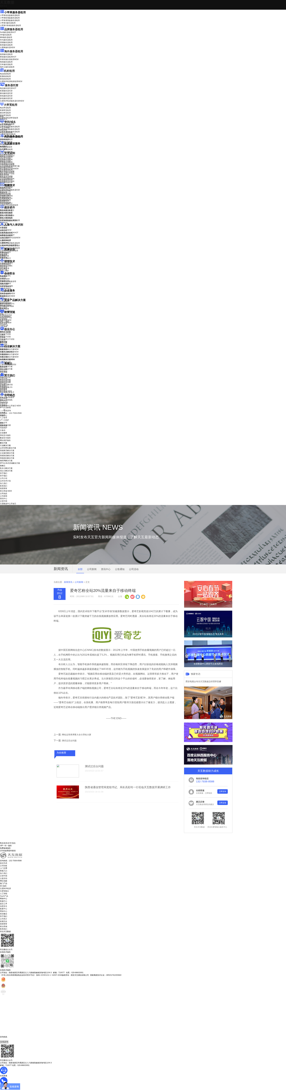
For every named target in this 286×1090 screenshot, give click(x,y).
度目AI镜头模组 (6, 213)
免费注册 (3, 426)
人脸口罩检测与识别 (10, 238)
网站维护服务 (5, 440)
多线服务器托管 (6, 98)
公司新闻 (3, 398)
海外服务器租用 (13, 51)
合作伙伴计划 (5, 381)
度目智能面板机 (8, 221)
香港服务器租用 (8, 57)
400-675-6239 (6, 1039)
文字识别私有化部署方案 (10, 166)
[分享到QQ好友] (137, 596)
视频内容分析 (5, 188)
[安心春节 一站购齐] (208, 607)
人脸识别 (3, 228)
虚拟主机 (3, 130)
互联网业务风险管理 (8, 281)
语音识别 (5, 264)
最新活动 (3, 6)
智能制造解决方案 (7, 456)
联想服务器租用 (6, 45)
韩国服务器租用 (6, 62)
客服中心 (3, 901)
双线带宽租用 (5, 115)
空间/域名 (10, 121)
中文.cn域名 (5, 127)
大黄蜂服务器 (7, 47)
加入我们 (3, 383)
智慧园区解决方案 (9, 354)
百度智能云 (4, 891)
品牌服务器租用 (13, 29)
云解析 (2, 335)
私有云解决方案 (6, 366)
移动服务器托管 (6, 93)
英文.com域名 (5, 125)
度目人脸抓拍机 (6, 218)
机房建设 (3, 146)
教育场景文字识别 (7, 171)
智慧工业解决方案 (9, 352)
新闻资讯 (68, 582)
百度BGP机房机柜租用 (11, 81)
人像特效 (5, 240)
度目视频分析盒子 (7, 210)
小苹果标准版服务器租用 (10, 18)
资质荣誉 (3, 389)
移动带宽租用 (5, 113)
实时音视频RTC (6, 203)
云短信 (2, 340)
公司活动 (134, 569)
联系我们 (3, 386)
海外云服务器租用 (7, 67)
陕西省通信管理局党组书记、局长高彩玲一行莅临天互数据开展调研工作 (128, 787)
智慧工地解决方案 (9, 357)
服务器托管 (11, 85)
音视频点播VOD (6, 196)
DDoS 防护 (4, 139)
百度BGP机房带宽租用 (9, 118)
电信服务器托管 (8, 88)
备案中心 (3, 909)
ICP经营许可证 (6, 315)
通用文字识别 (7, 156)
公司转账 (3, 866)
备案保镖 (5, 323)
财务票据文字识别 (7, 174)
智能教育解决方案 (7, 450)
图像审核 (3, 257)
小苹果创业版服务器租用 (10, 15)
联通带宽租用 (5, 110)
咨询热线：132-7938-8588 (11, 413)
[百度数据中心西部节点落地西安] (208, 667)
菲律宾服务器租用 (9, 59)
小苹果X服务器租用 (7, 23)
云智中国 (3, 403)
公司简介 (3, 919)
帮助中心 (3, 416)
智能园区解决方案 (7, 458)
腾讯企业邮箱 (5, 332)
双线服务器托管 (6, 96)
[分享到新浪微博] (132, 596)
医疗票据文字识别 (9, 169)
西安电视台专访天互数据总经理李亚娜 (203, 681)
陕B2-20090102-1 (43, 975)
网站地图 (3, 881)
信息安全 (3, 906)
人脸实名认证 (7, 235)
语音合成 (3, 267)
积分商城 (6, 391)
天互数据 (7, 2)
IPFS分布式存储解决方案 (10, 463)
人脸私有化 (4, 243)
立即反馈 (222, 803)
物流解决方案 (7, 359)
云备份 (2, 430)
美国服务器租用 (6, 54)
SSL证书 (5, 286)
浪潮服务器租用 (6, 42)
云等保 (5, 279)
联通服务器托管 (6, 91)
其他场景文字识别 (7, 181)
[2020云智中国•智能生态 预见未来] (208, 637)
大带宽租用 (10, 104)
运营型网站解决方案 (8, 448)
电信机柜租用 (5, 74)
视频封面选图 (5, 193)
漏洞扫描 (5, 303)
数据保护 (3, 308)
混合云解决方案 (6, 369)
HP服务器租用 (5, 35)
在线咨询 (4, 1042)
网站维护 (5, 305)
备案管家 (5, 320)
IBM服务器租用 (6, 37)
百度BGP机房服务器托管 (12, 101)
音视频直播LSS (6, 198)
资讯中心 (3, 401)
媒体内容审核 (5, 191)
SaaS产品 (4, 325)
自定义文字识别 (6, 176)
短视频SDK (4, 201)
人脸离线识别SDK (9, 233)
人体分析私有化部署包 (9, 245)
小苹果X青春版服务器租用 (10, 25)
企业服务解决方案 (7, 453)
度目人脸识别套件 (7, 215)
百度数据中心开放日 (10, 406)
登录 (2, 423)
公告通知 (120, 569)
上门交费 (3, 868)
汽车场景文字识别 (7, 164)
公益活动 (3, 878)
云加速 (2, 337)
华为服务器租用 (6, 40)
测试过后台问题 (69, 740)
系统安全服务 (7, 293)
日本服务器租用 (6, 64)
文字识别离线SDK (7, 179)
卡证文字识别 (5, 158)
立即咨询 (222, 791)
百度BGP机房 (5, 888)
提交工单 (3, 904)
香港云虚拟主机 (6, 132)
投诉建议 (3, 914)
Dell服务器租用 (8, 32)
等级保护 (3, 276)
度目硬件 (9, 207)
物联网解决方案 (6, 461)
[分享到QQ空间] (143, 596)
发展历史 (3, 921)
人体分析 (5, 230)
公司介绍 (3, 378)
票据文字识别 (5, 161)
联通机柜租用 (5, 76)
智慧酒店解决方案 (9, 349)
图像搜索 (3, 255)
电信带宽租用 (5, 108)
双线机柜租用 (5, 79)
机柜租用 (9, 70)
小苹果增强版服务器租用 (10, 20)
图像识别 (5, 252)
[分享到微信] (127, 596)
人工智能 (3, 149)
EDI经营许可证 (6, 318)
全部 (80, 569)
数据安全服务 (7, 296)
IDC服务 (3, 886)
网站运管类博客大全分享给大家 (76, 734)
